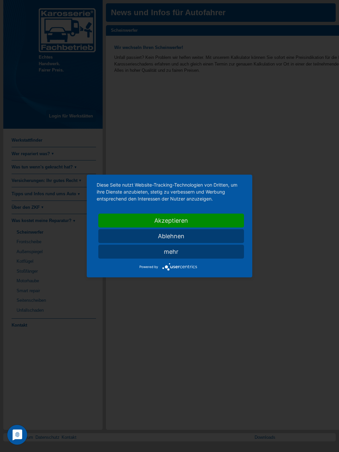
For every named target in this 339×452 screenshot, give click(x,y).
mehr (171, 251)
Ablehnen (171, 236)
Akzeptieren (171, 220)
